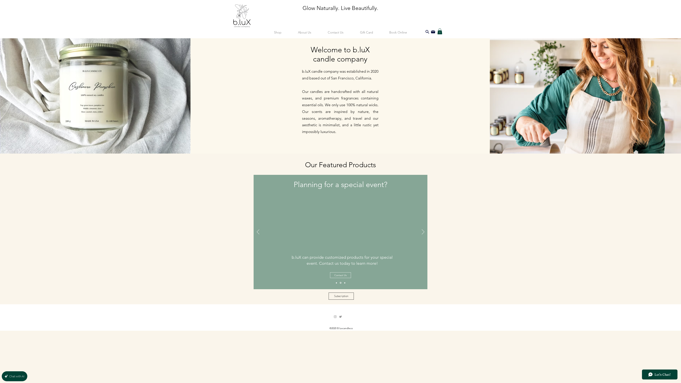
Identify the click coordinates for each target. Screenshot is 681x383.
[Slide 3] (344, 282)
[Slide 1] (336, 282)
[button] (439, 31)
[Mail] (433, 32)
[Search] (427, 32)
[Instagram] (335, 316)
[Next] (423, 232)
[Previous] (258, 232)
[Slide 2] (340, 283)
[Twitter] (340, 316)
